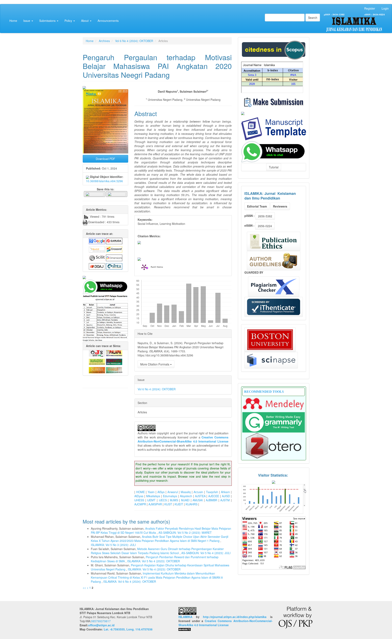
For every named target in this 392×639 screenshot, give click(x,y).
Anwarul (172, 492)
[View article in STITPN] (97, 353)
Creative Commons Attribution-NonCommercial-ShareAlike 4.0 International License (183, 439)
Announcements (108, 21)
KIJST (168, 504)
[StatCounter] (273, 499)
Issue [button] (27, 21)
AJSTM (225, 500)
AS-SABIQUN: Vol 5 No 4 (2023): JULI (206, 553)
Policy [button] (69, 21)
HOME (140, 492)
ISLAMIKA (185, 617)
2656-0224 (265, 226)
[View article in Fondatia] (114, 361)
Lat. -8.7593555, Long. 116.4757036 (128, 629)
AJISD (226, 496)
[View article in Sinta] (114, 266)
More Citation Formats (155, 364)
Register (369, 8)
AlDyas (138, 496)
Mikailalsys (153, 496)
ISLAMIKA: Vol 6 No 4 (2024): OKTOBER (129, 581)
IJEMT (151, 500)
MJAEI (185, 500)
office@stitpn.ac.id (101, 625)
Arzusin (198, 492)
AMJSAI (198, 500)
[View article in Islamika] (97, 370)
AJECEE (213, 496)
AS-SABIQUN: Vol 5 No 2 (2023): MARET (185, 532)
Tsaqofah (212, 492)
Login (385, 8)
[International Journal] (105, 277)
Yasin (151, 492)
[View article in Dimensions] (114, 257)
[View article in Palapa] (114, 353)
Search (312, 18)
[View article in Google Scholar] (97, 241)
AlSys (161, 492)
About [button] (85, 21)
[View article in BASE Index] (97, 249)
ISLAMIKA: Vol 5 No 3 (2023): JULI (113, 545)
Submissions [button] (47, 21)
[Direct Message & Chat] (273, 151)
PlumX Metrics (157, 267)
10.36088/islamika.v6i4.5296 (104, 181)
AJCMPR (140, 504)
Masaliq (186, 492)
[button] (94, 194)
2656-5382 (265, 216)
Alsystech (186, 496)
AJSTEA (200, 496)
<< (84, 588)
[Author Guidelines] (273, 260)
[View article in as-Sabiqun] (114, 370)
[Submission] (273, 50)
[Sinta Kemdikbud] (242, 113)
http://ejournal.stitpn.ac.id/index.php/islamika (234, 617)
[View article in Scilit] (97, 257)
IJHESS (139, 500)
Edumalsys (170, 496)
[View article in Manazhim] (97, 361)
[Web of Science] (271, 360)
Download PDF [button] (105, 159)
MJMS (174, 500)
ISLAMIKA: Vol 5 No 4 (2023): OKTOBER (153, 561)
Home (13, 21)
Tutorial (273, 167)
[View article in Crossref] (114, 249)
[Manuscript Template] (273, 128)
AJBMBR (211, 500)
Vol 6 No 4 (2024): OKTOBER (134, 41)
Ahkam (225, 492)
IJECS (163, 500)
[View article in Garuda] (114, 241)
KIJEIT (179, 504)
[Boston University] (270, 339)
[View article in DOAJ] (97, 266)
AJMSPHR (155, 504)
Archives (104, 41)
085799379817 (101, 621)
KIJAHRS (191, 504)
